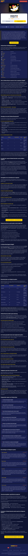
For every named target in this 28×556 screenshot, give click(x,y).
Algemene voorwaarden (16, 550)
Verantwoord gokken (5, 550)
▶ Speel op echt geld (20, 21)
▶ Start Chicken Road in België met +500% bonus (14, 536)
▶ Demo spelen (8, 21)
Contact (24, 550)
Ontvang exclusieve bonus (23, 1)
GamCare (14, 547)
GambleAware (11, 547)
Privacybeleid (10, 550)
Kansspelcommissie (18, 547)
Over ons (21, 550)
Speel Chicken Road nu (14, 42)
